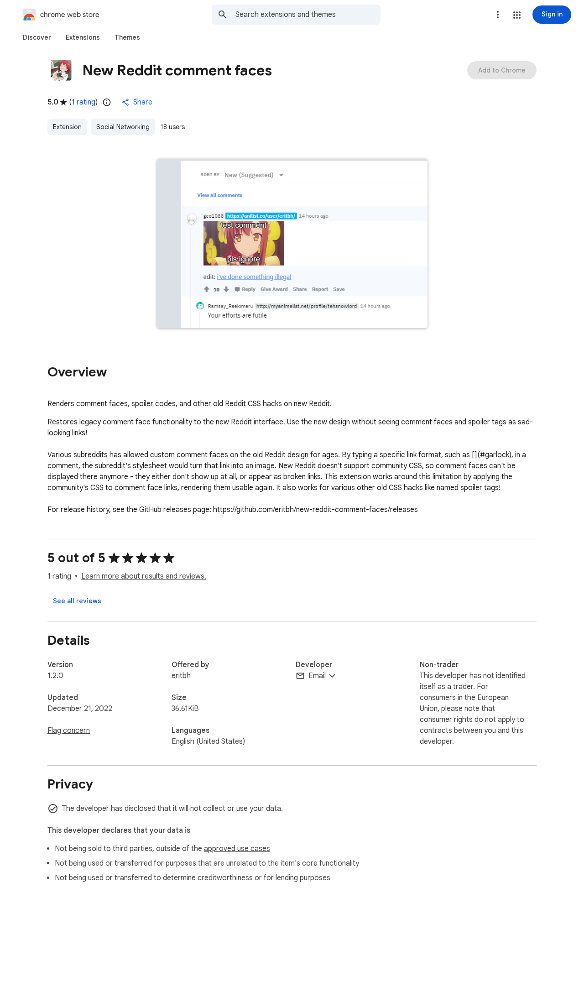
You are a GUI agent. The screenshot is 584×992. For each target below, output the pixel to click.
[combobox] (308, 14)
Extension (67, 127)
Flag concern (68, 730)
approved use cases (237, 848)
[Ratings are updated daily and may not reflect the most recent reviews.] (107, 102)
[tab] (37, 37)
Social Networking (123, 127)
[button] (517, 15)
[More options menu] (498, 14)
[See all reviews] (77, 601)
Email (317, 675)
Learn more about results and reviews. (143, 576)
